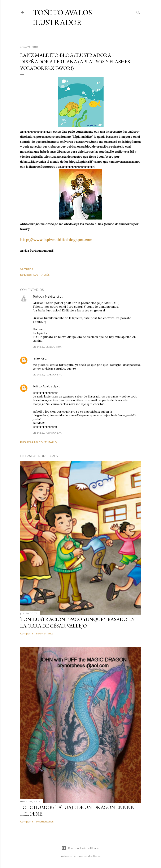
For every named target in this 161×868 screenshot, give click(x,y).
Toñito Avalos (42, 386)
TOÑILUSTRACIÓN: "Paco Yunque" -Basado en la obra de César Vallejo (77, 622)
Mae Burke (93, 856)
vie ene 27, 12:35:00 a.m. (47, 346)
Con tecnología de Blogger (84, 848)
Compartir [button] (26, 268)
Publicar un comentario (38, 442)
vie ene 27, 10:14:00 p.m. (47, 432)
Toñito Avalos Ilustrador (62, 17)
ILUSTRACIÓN (41, 274)
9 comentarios (44, 821)
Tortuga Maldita (44, 296)
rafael (36, 358)
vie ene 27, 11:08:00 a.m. (47, 374)
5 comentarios (44, 633)
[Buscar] (138, 12)
